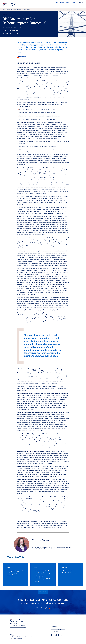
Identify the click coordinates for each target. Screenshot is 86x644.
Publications (13, 9)
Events (71, 5)
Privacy (15, 636)
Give (57, 2)
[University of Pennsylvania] (81, 2)
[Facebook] (58, 635)
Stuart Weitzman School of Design (18, 627)
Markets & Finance (14, 30)
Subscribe (62, 2)
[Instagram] (56, 635)
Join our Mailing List (42, 608)
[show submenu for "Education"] (67, 5)
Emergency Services (30, 636)
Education (64, 5)
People (51, 5)
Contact (68, 2)
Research (57, 5)
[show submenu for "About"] (47, 5)
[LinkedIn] (52, 635)
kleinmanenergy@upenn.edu (58, 629)
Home (4, 9)
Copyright (11, 636)
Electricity (6, 30)
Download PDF (21, 56)
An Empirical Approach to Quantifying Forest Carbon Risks (15, 573)
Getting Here (54, 626)
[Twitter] (61, 635)
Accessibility (24, 636)
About (45, 5)
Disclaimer (19, 636)
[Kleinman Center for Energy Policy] (11, 4)
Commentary (79, 5)
